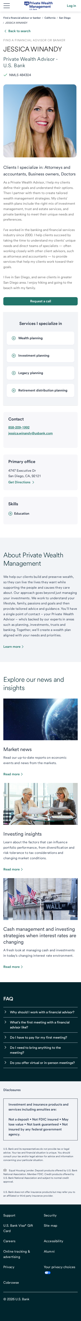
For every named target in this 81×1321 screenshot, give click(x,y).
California (49, 18)
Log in (71, 6)
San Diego (65, 18)
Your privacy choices (59, 1267)
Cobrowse (11, 1283)
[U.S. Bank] (38, 6)
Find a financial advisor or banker (22, 18)
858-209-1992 (18, 427)
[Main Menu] (7, 6)
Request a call (40, 301)
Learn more (12, 647)
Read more (11, 774)
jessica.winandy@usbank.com (30, 433)
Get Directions (19, 482)
